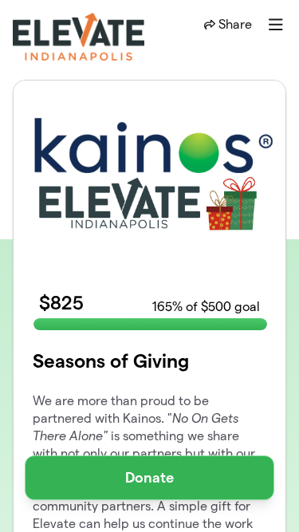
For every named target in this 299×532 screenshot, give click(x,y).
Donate (149, 477)
